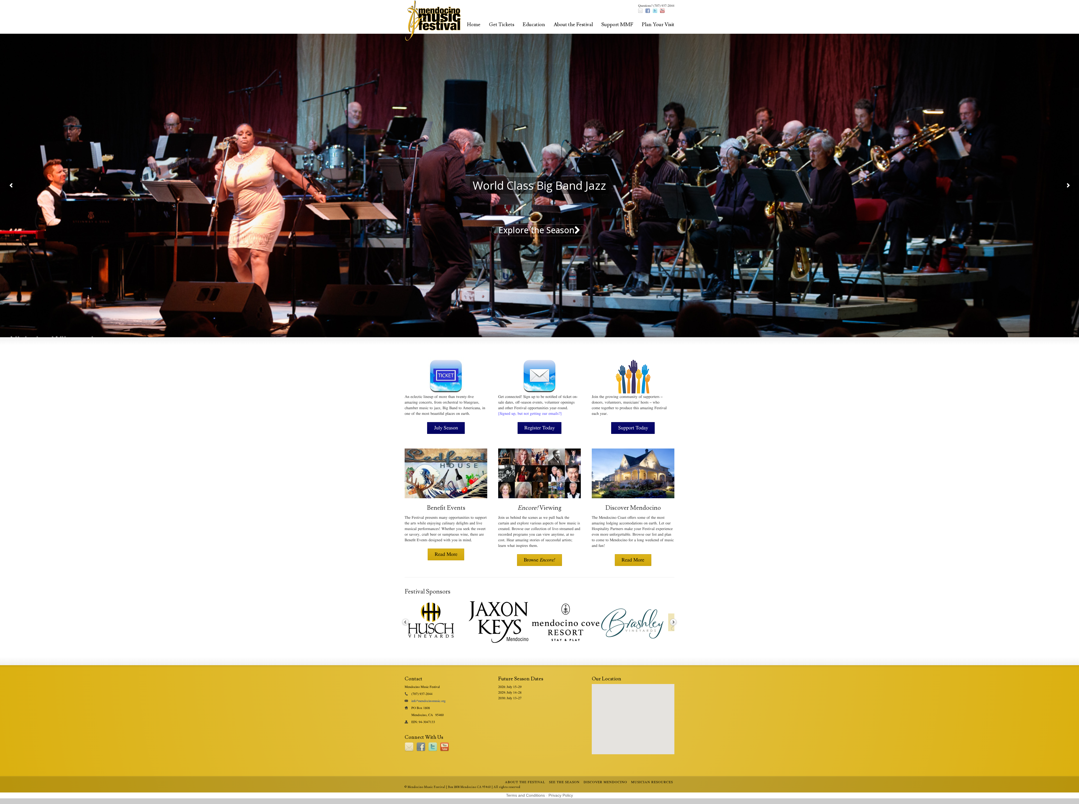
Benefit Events (446, 508)
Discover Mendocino (633, 508)
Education (534, 24)
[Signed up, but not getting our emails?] (530, 414)
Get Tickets (501, 24)
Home (473, 24)
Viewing (539, 508)
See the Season (564, 782)
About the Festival (573, 24)
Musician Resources (652, 782)
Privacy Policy (560, 795)
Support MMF (617, 24)
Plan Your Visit (658, 24)
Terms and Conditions (525, 795)
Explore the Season (536, 230)
